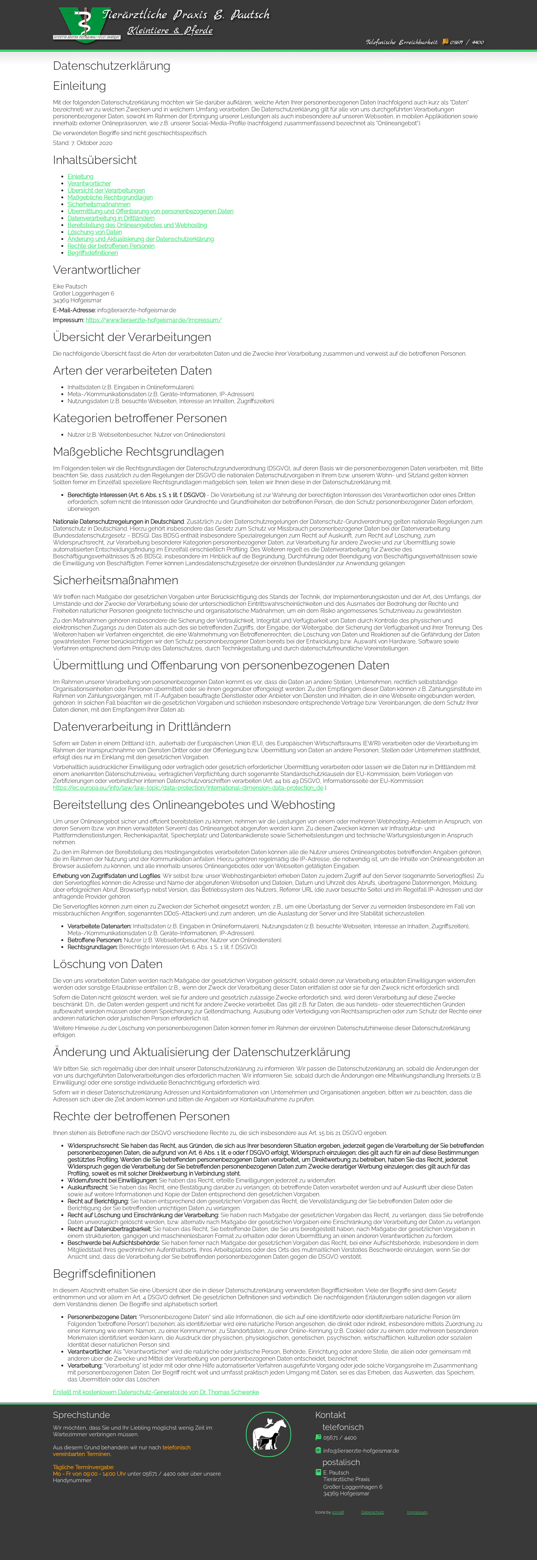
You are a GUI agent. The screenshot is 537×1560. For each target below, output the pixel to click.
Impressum (417, 1512)
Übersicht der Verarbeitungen (106, 190)
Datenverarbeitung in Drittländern (111, 218)
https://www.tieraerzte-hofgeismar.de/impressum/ (154, 320)
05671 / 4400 (467, 42)
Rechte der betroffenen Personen (111, 245)
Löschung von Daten (95, 232)
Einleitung (81, 176)
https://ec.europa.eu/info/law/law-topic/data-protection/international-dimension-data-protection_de (188, 787)
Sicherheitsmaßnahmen (99, 204)
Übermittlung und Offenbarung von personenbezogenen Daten (150, 211)
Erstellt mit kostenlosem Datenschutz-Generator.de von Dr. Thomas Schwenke (156, 1392)
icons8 (338, 1512)
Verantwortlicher (89, 183)
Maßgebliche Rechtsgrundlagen (110, 197)
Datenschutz (372, 1512)
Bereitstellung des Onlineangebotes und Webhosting (137, 225)
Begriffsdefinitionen (93, 252)
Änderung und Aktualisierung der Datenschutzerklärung (141, 239)
